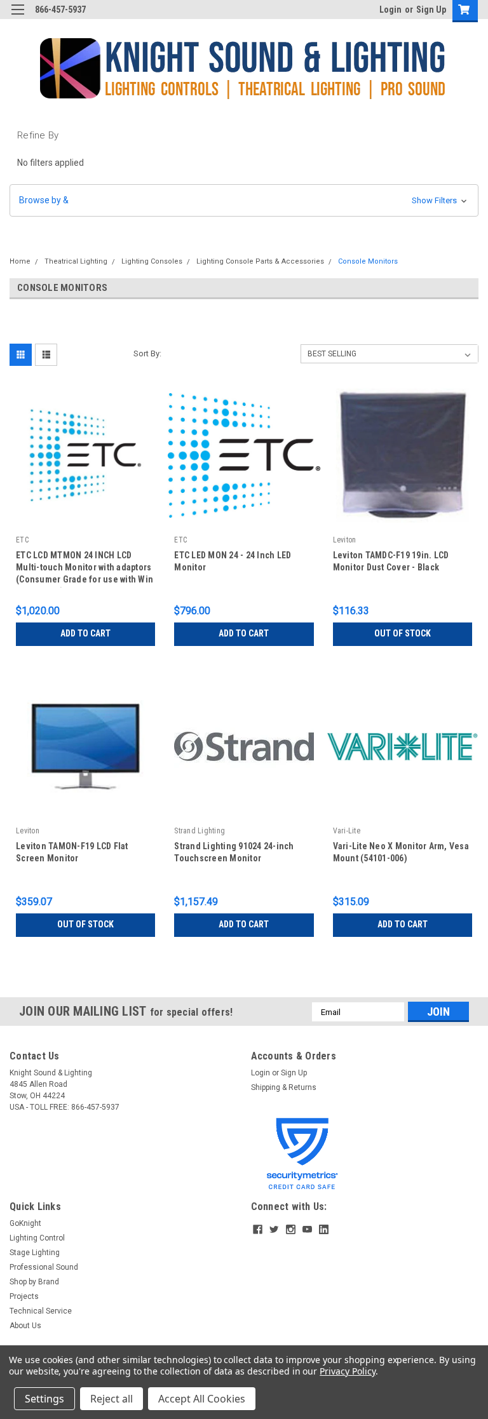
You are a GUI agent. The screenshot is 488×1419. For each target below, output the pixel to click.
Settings (44, 1399)
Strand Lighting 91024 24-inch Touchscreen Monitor (234, 852)
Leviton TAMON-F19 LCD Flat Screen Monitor (72, 852)
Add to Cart (85, 633)
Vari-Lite (346, 830)
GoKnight (25, 1223)
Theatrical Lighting (75, 261)
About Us (25, 1325)
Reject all (111, 1399)
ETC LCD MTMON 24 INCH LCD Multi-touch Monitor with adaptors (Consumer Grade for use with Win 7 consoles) (84, 569)
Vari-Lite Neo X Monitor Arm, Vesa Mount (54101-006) (401, 852)
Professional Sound (44, 1267)
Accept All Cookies (201, 1399)
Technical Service (41, 1311)
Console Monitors (368, 261)
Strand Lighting (199, 830)
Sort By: (147, 353)
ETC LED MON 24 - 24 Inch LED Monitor (232, 561)
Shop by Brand (34, 1281)
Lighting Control (37, 1238)
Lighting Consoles (151, 261)
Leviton (344, 539)
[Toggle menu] (17, 17)
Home (20, 261)
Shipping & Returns (283, 1087)
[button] (244, 200)
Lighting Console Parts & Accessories (260, 261)
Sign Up (431, 9)
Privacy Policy (347, 1371)
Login (390, 9)
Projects (24, 1296)
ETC (22, 539)
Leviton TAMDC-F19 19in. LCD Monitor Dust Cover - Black (391, 561)
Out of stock (402, 633)
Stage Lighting (35, 1252)
